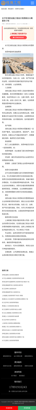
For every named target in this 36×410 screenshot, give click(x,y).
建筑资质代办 (7, 356)
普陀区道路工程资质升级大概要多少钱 (13, 337)
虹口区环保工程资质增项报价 (10, 302)
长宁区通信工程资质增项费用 (10, 340)
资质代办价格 (7, 366)
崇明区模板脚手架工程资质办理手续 (12, 285)
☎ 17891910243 (18, 37)
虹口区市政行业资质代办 (9, 319)
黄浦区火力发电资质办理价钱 (10, 306)
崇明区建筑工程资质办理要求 (10, 275)
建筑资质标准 (18, 366)
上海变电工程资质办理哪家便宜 (11, 323)
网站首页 (11, 9)
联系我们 (22, 375)
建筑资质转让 (29, 356)
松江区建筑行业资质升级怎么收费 (12, 309)
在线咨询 (9, 408)
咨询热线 (27, 408)
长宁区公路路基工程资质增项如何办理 (13, 278)
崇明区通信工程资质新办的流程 (11, 333)
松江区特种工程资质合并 (9, 288)
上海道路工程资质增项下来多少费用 (12, 295)
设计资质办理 (18, 356)
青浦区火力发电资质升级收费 (10, 316)
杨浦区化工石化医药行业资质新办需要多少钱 (15, 299)
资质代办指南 (19, 9)
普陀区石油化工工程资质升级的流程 (12, 330)
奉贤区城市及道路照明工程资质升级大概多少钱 (15, 281)
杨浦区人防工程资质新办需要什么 (12, 326)
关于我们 (14, 375)
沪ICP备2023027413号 (18, 403)
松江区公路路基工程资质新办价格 (12, 313)
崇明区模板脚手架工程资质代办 (11, 292)
